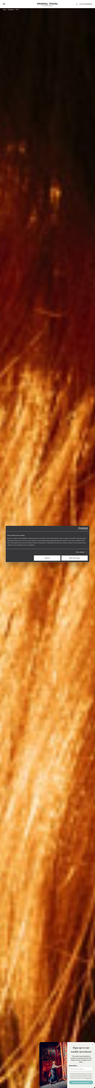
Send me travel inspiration (81, 1082)
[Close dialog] (92, 1044)
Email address (73, 1065)
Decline (47, 558)
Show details (80, 552)
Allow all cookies (74, 558)
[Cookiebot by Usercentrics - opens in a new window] (80, 528)
